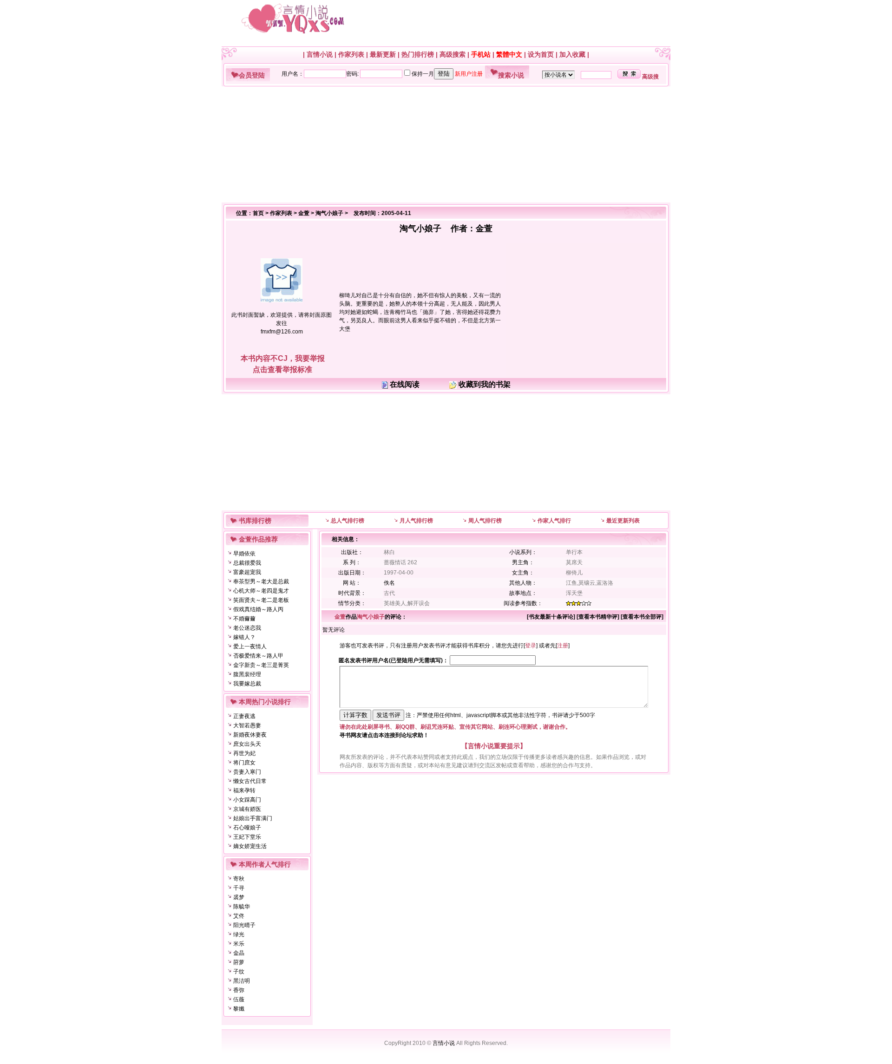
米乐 (238, 943)
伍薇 (238, 999)
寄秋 (238, 878)
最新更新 (383, 54)
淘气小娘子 (329, 213)
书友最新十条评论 (551, 617)
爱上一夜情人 (250, 646)
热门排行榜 (417, 54)
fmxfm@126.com (282, 331)
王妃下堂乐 (247, 837)
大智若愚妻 (247, 725)
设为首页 (541, 54)
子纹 (238, 971)
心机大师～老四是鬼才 (261, 590)
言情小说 (320, 54)
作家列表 (351, 54)
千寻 (238, 888)
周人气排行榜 (485, 520)
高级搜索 (452, 54)
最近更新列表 (623, 520)
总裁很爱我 (247, 563)
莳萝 (238, 962)
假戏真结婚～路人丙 (258, 609)
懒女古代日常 (250, 781)
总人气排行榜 (347, 520)
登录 (530, 645)
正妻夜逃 (244, 716)
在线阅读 (405, 384)
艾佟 (238, 916)
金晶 (238, 953)
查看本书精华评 (597, 617)
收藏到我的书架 (485, 384)
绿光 (238, 934)
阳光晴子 (244, 925)
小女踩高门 (247, 799)
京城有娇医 (247, 809)
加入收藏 (572, 54)
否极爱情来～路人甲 (258, 656)
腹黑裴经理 (247, 674)
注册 (562, 645)
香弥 (238, 990)
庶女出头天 (247, 744)
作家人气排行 (554, 520)
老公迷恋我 (247, 628)
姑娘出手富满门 (252, 818)
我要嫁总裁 (247, 683)
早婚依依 (244, 553)
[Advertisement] (442, 144)
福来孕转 (244, 790)
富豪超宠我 (247, 572)
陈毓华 (241, 906)
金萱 (303, 213)
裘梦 (238, 897)
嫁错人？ (244, 637)
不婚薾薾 (244, 618)
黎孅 (238, 1008)
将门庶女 (244, 762)
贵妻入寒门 (247, 772)
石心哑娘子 (247, 827)
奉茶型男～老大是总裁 (261, 581)
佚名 (389, 583)
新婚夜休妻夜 (250, 734)
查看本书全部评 (642, 617)
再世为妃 (244, 753)
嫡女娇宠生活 (250, 846)
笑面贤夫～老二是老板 (261, 600)
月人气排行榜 (416, 520)
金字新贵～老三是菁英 (261, 665)
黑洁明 (241, 981)
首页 (258, 213)
